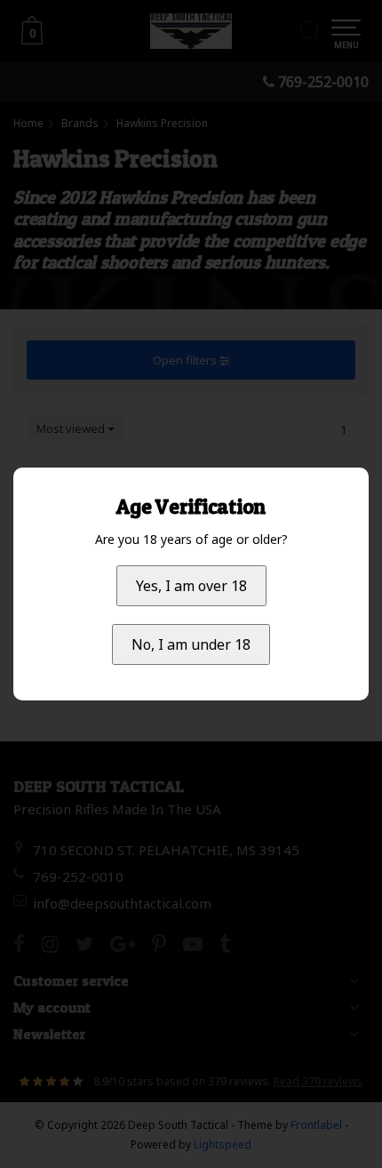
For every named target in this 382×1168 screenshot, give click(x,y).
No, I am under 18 (191, 644)
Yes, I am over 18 (191, 586)
